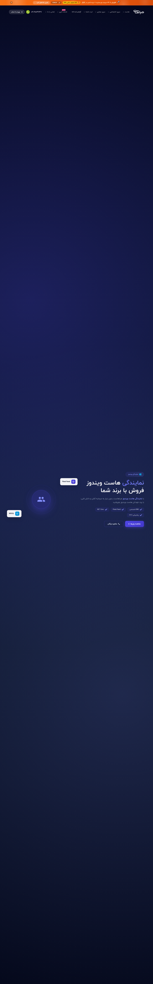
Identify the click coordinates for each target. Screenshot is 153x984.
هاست (127, 12)
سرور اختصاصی (115, 12)
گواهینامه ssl (76, 12)
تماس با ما (51, 12)
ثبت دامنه (89, 12)
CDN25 (56, 3)
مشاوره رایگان (112, 524)
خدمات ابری (63, 12)
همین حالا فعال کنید (41, 3)
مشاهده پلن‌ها (135, 524)
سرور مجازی (101, 12)
